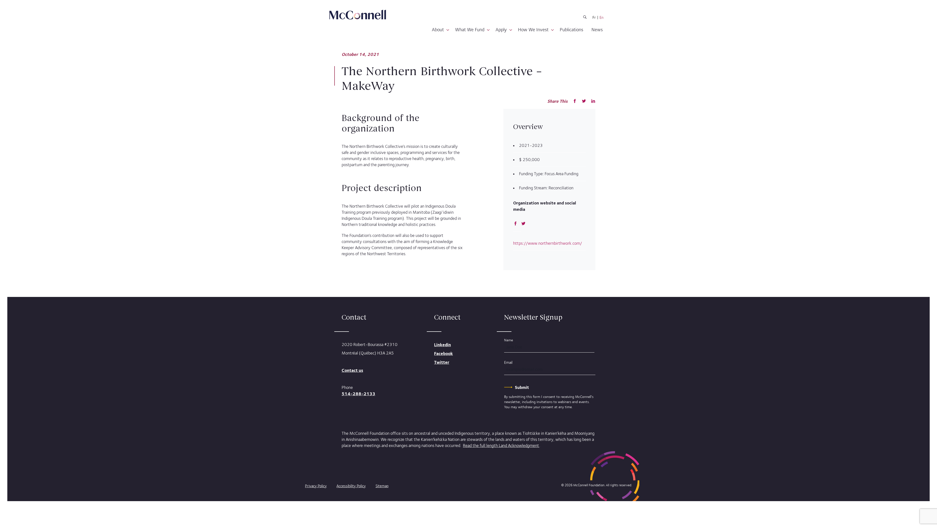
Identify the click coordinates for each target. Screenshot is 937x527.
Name (508, 340)
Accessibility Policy (351, 486)
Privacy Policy (316, 486)
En (601, 17)
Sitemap (382, 486)
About (438, 29)
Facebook (443, 353)
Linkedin (442, 344)
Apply (501, 29)
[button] (447, 30)
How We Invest (533, 29)
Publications (571, 29)
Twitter (441, 362)
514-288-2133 (358, 393)
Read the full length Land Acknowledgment (501, 445)
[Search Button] (585, 18)
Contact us (352, 370)
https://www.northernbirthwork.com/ (547, 243)
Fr (594, 17)
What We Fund (469, 29)
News (597, 29)
